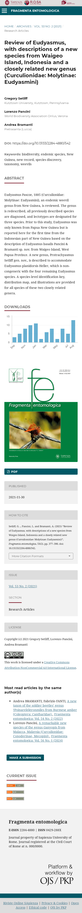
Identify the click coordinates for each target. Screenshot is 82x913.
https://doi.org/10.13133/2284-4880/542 (41, 143)
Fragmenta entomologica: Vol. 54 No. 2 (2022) (41, 716)
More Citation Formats (28, 556)
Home (9, 26)
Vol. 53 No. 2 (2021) (47, 26)
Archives (24, 26)
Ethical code (38, 907)
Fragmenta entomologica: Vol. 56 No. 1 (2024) (40, 738)
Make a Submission (25, 757)
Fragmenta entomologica (35, 11)
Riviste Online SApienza (20, 903)
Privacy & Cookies (55, 903)
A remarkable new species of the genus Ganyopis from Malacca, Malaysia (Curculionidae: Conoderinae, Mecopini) (39, 729)
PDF (13, 471)
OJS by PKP (58, 907)
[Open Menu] (4, 10)
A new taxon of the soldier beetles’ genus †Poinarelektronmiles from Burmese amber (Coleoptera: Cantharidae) (45, 707)
